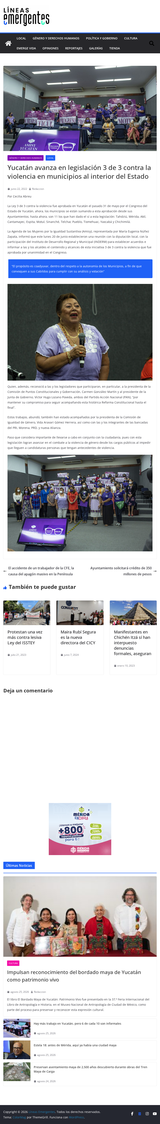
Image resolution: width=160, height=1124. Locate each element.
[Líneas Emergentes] (8, 43)
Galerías (96, 48)
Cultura (130, 38)
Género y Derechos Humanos (56, 38)
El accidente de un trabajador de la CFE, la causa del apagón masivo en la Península (41, 571)
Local (21, 38)
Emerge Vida (26, 48)
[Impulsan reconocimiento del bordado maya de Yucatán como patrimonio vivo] (80, 916)
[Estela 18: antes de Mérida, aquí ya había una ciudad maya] (16, 1050)
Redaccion (38, 189)
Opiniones (50, 48)
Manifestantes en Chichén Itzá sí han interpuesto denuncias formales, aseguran (132, 642)
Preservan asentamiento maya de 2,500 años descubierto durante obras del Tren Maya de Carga (90, 1069)
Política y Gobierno (102, 38)
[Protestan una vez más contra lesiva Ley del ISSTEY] (26, 603)
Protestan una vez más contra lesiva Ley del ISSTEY (25, 637)
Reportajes (73, 48)
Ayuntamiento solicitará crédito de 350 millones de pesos (121, 571)
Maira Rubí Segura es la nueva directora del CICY (78, 637)
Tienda (114, 48)
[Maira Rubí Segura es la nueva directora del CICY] (79, 603)
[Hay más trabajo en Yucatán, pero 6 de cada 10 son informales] (16, 1028)
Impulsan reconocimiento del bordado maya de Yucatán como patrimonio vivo (74, 976)
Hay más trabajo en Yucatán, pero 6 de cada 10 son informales (77, 1023)
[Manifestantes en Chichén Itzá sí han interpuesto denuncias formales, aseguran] (133, 603)
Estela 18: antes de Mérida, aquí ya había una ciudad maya (75, 1045)
